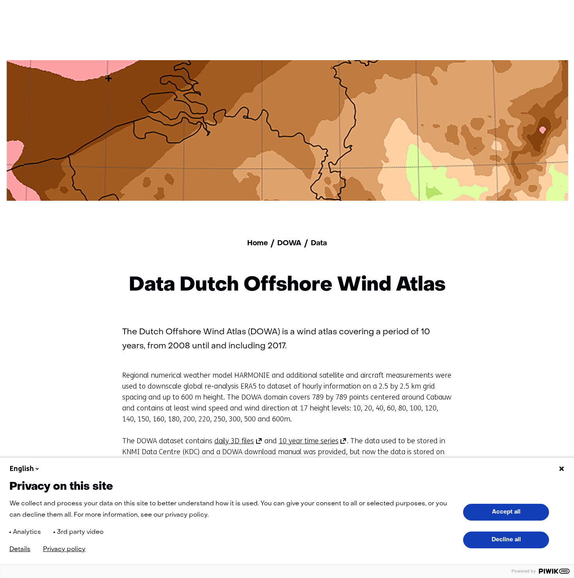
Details (19, 549)
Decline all (506, 539)
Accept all (506, 512)
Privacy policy (64, 549)
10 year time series (313, 441)
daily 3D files (238, 441)
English (22, 468)
